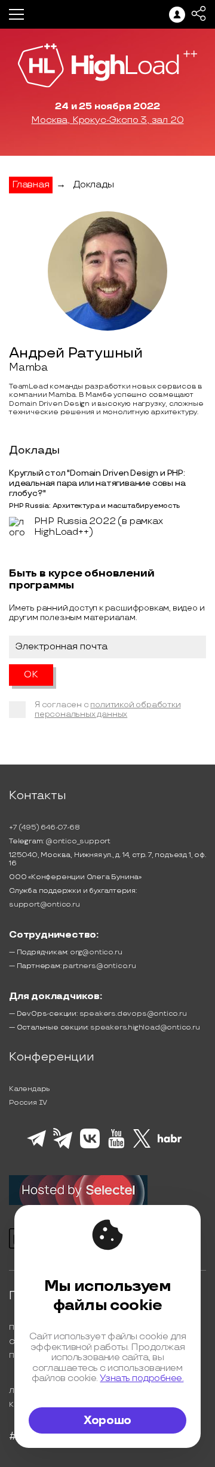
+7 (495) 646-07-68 (44, 827)
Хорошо (107, 1420)
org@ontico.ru (96, 952)
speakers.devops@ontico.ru (133, 1014)
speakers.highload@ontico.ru (145, 1027)
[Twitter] (141, 1145)
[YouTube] (116, 1146)
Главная (31, 184)
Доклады (93, 184)
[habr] (170, 1141)
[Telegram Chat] (36, 1145)
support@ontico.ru (44, 904)
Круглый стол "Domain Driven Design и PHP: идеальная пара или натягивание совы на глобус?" (97, 483)
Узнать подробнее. (141, 1378)
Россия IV (28, 1103)
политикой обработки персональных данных (108, 709)
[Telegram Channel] (63, 1147)
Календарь (29, 1089)
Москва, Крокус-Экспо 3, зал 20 (107, 120)
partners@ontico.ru (99, 966)
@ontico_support (77, 841)
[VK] (90, 1146)
